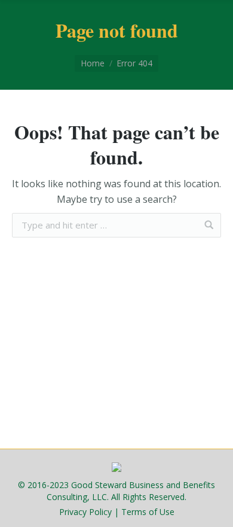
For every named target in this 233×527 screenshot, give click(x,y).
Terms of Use (147, 511)
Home (93, 63)
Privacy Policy (85, 511)
